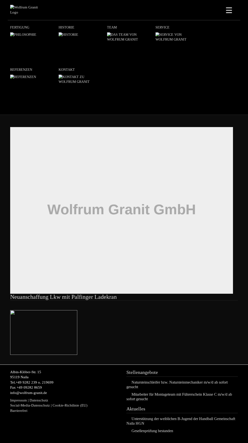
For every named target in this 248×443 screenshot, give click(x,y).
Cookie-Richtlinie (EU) (70, 405)
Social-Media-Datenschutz (30, 405)
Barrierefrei (18, 411)
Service (162, 27)
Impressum (18, 400)
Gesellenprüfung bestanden (152, 431)
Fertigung (19, 27)
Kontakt (67, 69)
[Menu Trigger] (229, 10)
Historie (66, 27)
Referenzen (21, 69)
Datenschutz (39, 400)
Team (112, 27)
